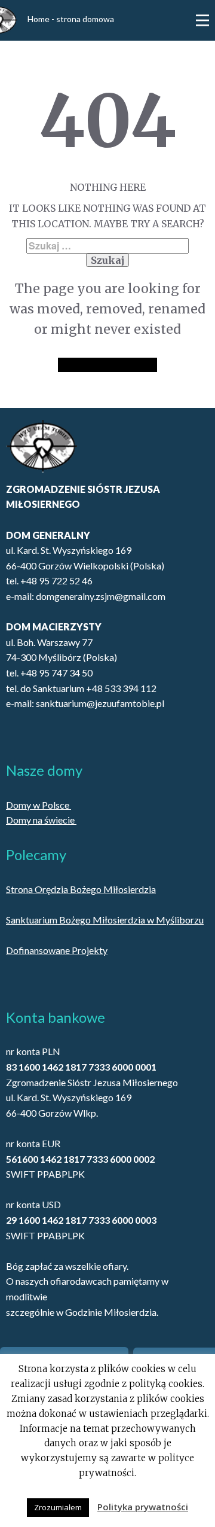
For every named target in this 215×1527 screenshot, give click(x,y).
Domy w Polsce (38, 804)
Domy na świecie (41, 819)
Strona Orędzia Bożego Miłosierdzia (81, 889)
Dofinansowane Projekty (57, 950)
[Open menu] (202, 20)
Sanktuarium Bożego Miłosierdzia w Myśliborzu (105, 919)
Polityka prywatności (142, 1507)
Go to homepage (107, 365)
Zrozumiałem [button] (58, 1507)
